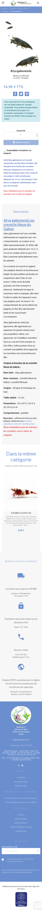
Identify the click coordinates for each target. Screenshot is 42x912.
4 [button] (17, 546)
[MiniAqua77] (21, 3)
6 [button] (24, 546)
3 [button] (14, 546)
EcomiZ (14, 886)
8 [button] (31, 546)
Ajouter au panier (21, 142)
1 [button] (7, 546)
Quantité (21, 131)
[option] (8, 24)
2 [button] (10, 546)
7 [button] (28, 546)
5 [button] (21, 546)
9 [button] (35, 546)
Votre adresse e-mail (9, 847)
